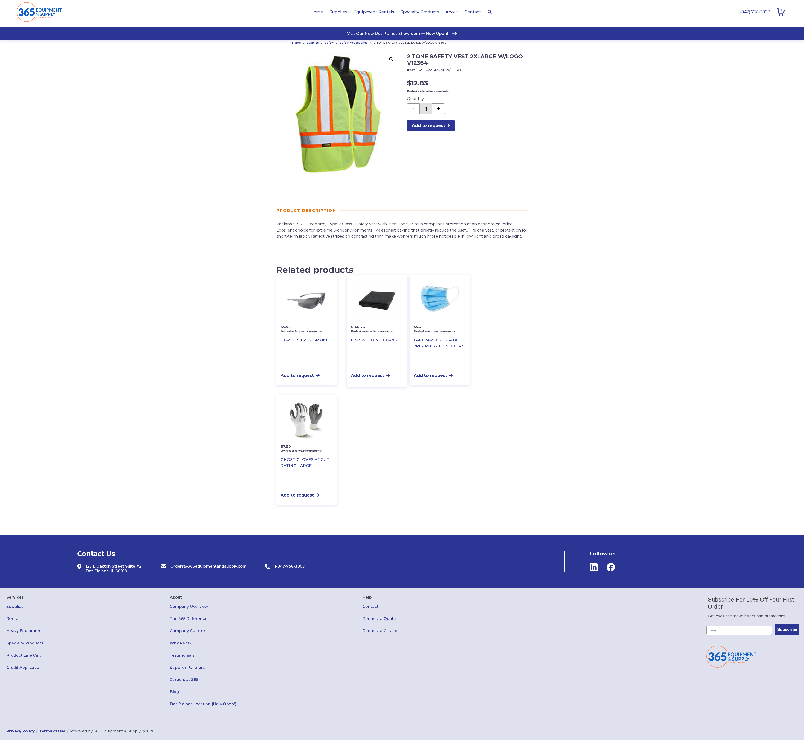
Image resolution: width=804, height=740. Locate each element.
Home (296, 42)
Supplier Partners (187, 667)
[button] (391, 59)
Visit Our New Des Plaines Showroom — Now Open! (397, 33)
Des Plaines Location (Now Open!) (203, 704)
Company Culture (187, 631)
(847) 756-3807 (755, 11)
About (176, 597)
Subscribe (787, 629)
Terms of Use (52, 731)
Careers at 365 (184, 679)
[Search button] (489, 12)
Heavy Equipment (24, 631)
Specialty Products (24, 643)
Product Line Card (24, 655)
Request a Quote (379, 618)
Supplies (313, 42)
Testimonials (182, 655)
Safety (329, 42)
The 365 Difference (188, 618)
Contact (371, 606)
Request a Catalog (381, 631)
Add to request (428, 125)
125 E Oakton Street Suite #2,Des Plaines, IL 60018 (114, 568)
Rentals (13, 618)
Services (15, 597)
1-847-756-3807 (289, 566)
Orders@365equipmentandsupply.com (208, 566)
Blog (174, 692)
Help (367, 597)
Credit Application (24, 667)
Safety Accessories (354, 42)
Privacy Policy (20, 731)
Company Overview (189, 606)
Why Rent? (181, 643)
